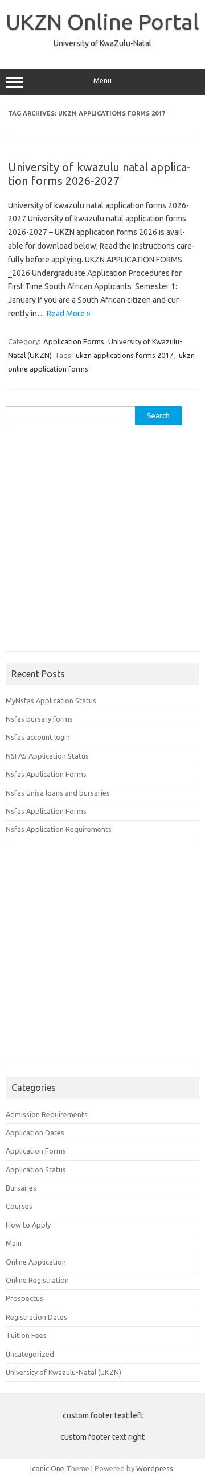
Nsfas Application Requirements (59, 829)
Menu (102, 80)
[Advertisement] (102, 542)
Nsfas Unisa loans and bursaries (58, 793)
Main (14, 1243)
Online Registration (37, 1280)
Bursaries (21, 1188)
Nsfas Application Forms (46, 774)
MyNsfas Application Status (51, 701)
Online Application (36, 1262)
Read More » (69, 313)
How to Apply (28, 1225)
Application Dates (35, 1133)
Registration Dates (36, 1317)
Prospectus (24, 1298)
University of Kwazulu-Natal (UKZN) (63, 1372)
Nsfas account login (38, 737)
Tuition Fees (26, 1335)
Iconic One (47, 1468)
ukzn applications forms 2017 (124, 355)
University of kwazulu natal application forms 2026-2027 (99, 173)
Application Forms (73, 341)
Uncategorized (30, 1354)
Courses (19, 1206)
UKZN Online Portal (102, 22)
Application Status (36, 1170)
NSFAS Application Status (47, 756)
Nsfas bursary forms (39, 719)
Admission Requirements (47, 1114)
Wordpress (154, 1468)
